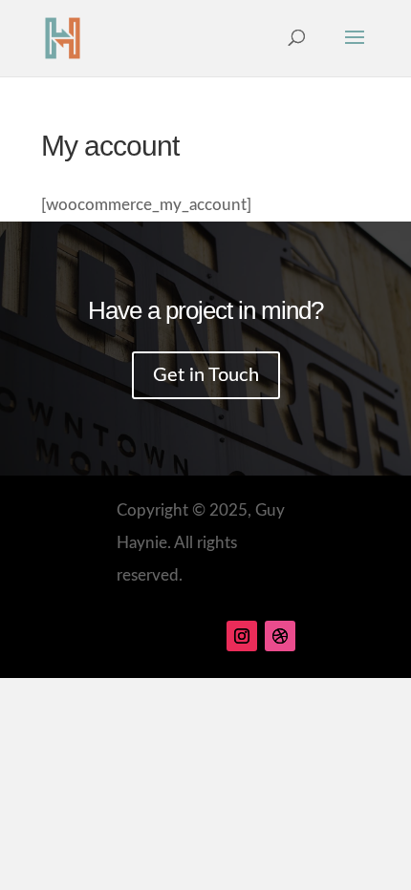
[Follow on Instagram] (242, 636)
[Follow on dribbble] (280, 636)
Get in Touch (206, 375)
